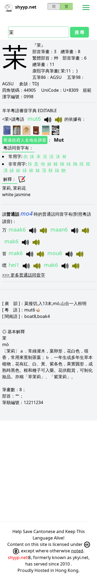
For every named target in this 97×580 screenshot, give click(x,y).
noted (77, 551)
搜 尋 (79, 32)
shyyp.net (17, 557)
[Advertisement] (48, 471)
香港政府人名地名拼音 (24, 140)
